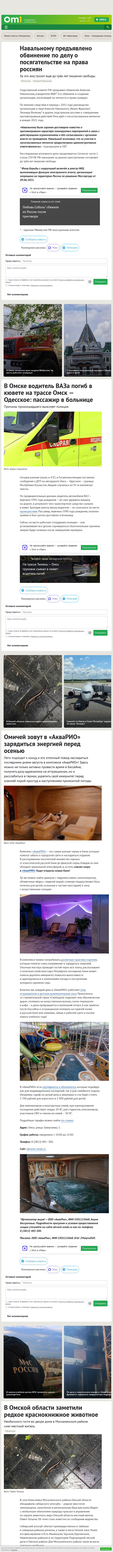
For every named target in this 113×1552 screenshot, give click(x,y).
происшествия (28, 511)
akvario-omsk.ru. (36, 1149)
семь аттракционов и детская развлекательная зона (53, 991)
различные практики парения (79, 959)
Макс (55, 247)
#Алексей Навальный (42, 81)
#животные (10, 1431)
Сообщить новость (35, 239)
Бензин (40, 35)
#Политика (25, 81)
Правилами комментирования (42, 285)
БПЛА (53, 35)
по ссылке (67, 1120)
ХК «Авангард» (70, 35)
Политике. (14, 1550)
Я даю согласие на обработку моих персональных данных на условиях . (45, 281)
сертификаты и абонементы (59, 1087)
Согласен (106, 1549)
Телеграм (72, 247)
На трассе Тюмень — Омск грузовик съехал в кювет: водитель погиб (41, 569)
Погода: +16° (85, 19)
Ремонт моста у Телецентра (17, 35)
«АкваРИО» (39, 851)
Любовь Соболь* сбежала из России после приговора (41, 211)
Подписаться (89, 190)
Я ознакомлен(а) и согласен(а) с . (30, 285)
